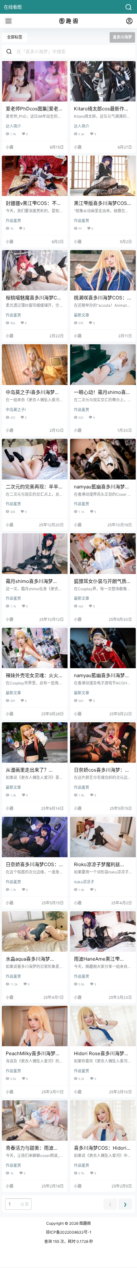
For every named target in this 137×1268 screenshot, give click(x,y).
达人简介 (13, 126)
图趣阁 (84, 1223)
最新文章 (81, 315)
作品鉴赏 (13, 220)
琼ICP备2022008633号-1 (68, 1232)
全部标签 (14, 37)
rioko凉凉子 (84, 881)
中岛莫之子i (16, 409)
